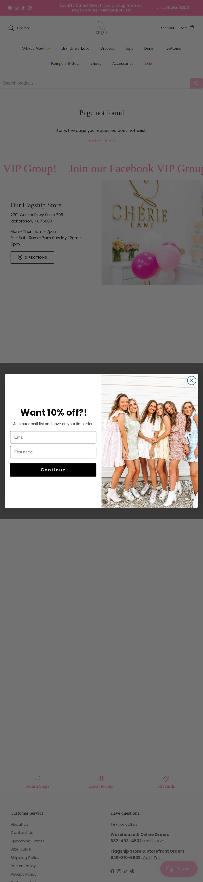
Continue (53, 469)
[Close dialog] (191, 380)
